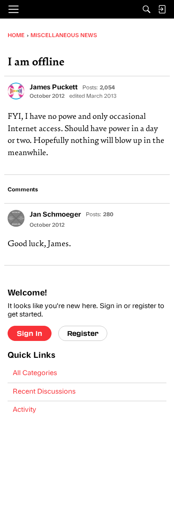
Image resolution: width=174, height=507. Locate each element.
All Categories (35, 373)
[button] (16, 91)
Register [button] (82, 333)
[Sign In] (161, 9)
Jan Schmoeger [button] (55, 215)
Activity (24, 410)
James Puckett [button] (54, 87)
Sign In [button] (29, 333)
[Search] (146, 9)
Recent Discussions (44, 392)
